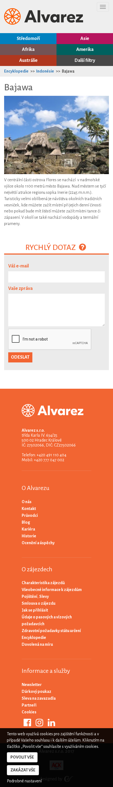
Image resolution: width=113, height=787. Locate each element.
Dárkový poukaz (36, 691)
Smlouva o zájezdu (38, 603)
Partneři (29, 705)
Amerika (85, 49)
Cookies (29, 712)
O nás (27, 502)
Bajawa (68, 71)
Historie (29, 536)
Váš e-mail (18, 266)
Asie (84, 38)
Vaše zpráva (20, 288)
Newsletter (32, 684)
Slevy (44, 596)
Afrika (28, 49)
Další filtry (85, 60)
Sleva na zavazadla (39, 698)
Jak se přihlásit (35, 610)
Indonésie (45, 71)
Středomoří (28, 38)
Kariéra (28, 529)
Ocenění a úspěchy (38, 543)
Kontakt (29, 508)
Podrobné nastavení (24, 781)
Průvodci (30, 515)
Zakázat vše (22, 770)
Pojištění (29, 596)
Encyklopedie (16, 71)
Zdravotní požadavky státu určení (51, 631)
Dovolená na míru (37, 644)
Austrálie (28, 60)
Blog (26, 522)
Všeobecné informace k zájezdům (52, 589)
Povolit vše (22, 757)
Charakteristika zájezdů (43, 583)
